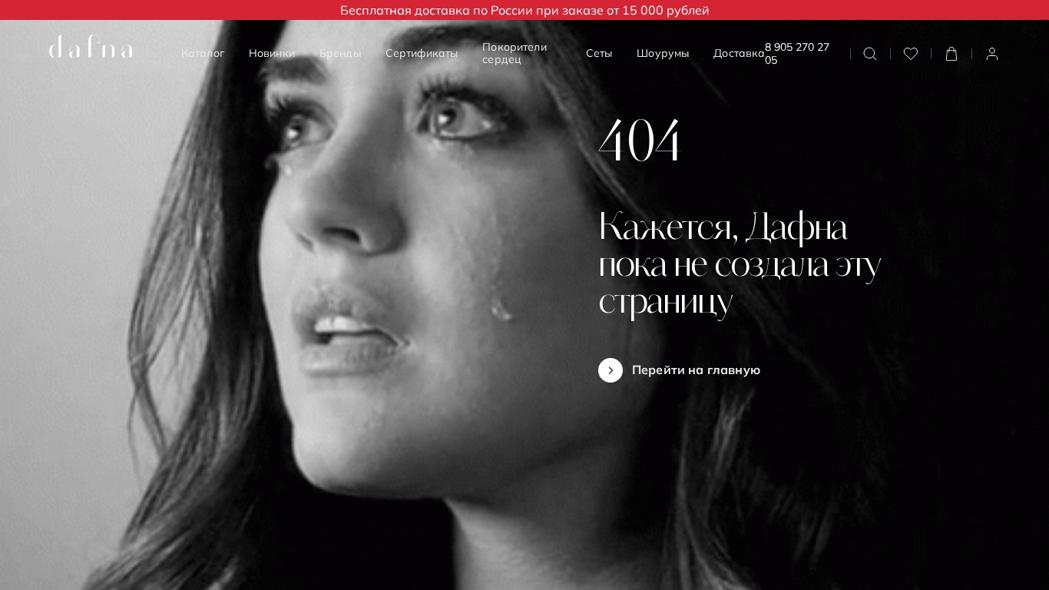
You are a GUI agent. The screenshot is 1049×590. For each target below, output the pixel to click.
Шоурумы (663, 53)
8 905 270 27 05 (797, 54)
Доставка (739, 53)
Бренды (340, 53)
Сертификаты (422, 53)
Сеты (599, 53)
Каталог (202, 53)
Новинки (272, 53)
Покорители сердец (514, 53)
